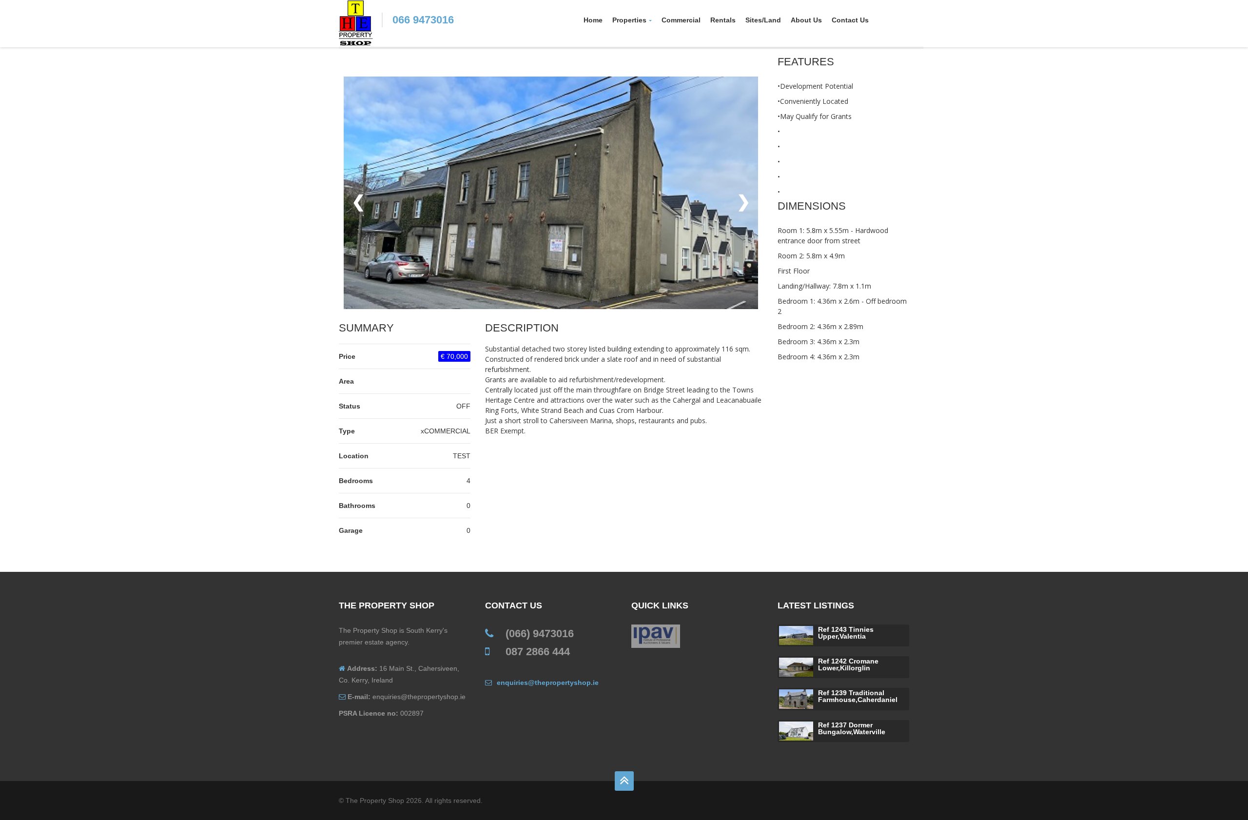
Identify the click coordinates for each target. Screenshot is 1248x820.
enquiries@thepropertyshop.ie (548, 682)
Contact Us (850, 20)
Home (593, 20)
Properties (629, 20)
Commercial (681, 20)
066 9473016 (423, 20)
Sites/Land (763, 20)
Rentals (723, 20)
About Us (806, 20)
